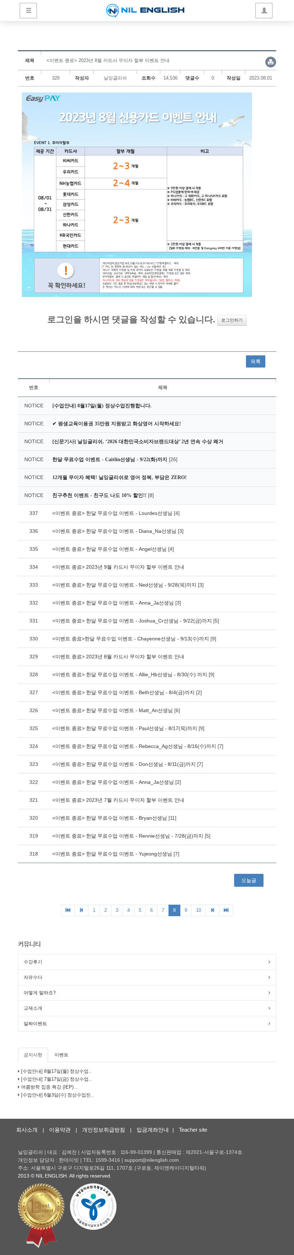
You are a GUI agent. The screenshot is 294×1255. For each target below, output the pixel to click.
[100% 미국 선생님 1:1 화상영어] (145, 11)
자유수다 (33, 977)
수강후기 (33, 962)
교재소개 (33, 1008)
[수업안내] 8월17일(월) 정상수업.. (56, 1071)
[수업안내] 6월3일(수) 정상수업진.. (57, 1095)
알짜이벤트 (35, 1023)
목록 (256, 361)
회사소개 (27, 1130)
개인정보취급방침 (103, 1130)
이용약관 (60, 1130)
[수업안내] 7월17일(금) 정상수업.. (56, 1079)
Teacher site (193, 1130)
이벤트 (61, 1054)
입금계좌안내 (153, 1130)
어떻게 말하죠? (40, 992)
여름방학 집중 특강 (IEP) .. (49, 1087)
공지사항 (33, 1054)
